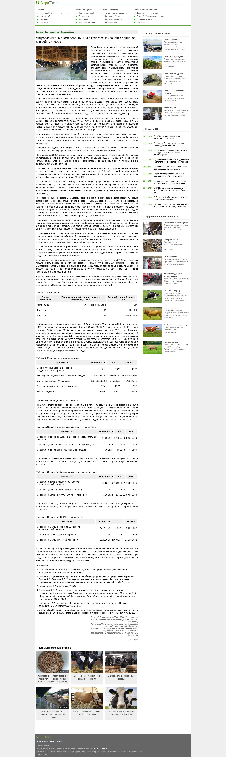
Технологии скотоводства (116, 13)
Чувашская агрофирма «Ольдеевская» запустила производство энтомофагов (171, 160)
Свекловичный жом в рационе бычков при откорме (86, 713)
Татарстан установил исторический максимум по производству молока (170, 182)
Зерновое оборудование (147, 13)
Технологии (84, 16)
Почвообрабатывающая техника (151, 16)
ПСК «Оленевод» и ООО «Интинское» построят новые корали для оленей (171, 205)
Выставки (44, 19)
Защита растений (86, 13)
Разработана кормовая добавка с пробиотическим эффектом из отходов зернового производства (52, 679)
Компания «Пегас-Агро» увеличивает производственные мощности (170, 168)
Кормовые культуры (87, 22)
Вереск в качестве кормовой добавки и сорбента (87, 677)
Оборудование (111, 22)
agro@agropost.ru (101, 748)
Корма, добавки (67, 32)
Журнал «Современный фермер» (54, 13)
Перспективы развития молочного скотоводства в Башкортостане (169, 175)
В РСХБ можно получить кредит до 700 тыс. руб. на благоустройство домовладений (171, 152)
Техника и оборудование (145, 10)
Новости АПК (45, 16)
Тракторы (141, 22)
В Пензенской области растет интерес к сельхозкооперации (171, 198)
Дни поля (44, 22)
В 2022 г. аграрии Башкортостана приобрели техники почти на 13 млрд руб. (170, 190)
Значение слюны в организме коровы (121, 677)
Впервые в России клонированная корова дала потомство (169, 144)
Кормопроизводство (113, 19)
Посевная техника (144, 19)
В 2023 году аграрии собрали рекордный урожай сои (167, 137)
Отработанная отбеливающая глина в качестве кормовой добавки (52, 714)
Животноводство (110, 10)
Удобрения (83, 19)
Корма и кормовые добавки (55, 647)
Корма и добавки (112, 16)
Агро (49, 3)
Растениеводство (84, 10)
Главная (40, 10)
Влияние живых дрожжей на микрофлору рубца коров (121, 713)
